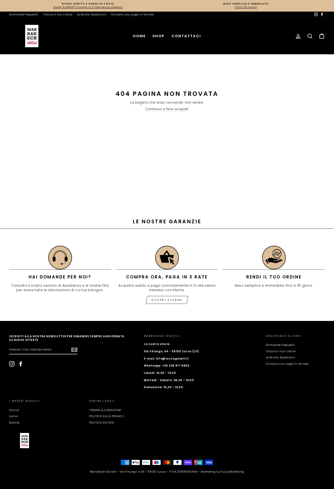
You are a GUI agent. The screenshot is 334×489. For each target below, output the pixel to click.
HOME (139, 36)
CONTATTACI (186, 36)
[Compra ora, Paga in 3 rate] (167, 258)
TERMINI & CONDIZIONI (105, 410)
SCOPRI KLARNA (167, 300)
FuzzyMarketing (232, 472)
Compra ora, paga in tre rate (132, 14)
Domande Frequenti (23, 14)
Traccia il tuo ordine (57, 14)
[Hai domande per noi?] (60, 258)
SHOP (158, 36)
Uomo (13, 416)
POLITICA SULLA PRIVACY (106, 416)
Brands (14, 422)
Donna (14, 410)
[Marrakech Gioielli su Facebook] (20, 364)
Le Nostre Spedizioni (92, 14)
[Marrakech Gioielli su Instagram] (12, 364)
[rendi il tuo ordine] (274, 258)
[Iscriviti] (74, 349)
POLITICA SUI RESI (102, 422)
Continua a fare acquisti (167, 109)
